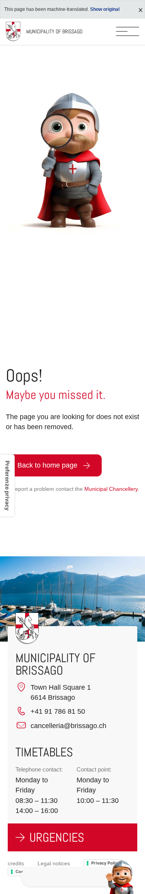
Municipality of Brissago (54, 31)
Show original (104, 9)
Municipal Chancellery (111, 489)
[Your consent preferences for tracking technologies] (7, 485)
